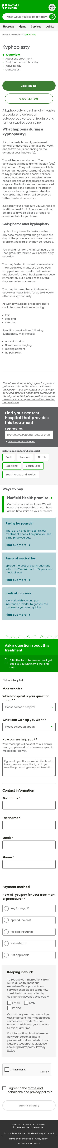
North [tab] (42, 457)
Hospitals (8, 26)
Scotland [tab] (12, 466)
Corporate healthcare (14, 1133)
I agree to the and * (30, 1090)
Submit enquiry (29, 1105)
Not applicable (20, 955)
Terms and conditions (20, 1138)
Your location (14, 429)
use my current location (21, 441)
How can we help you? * (19, 739)
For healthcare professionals (29, 1127)
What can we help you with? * (24, 720)
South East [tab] (33, 466)
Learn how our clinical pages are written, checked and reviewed (28, 399)
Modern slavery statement (41, 1133)
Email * (7, 838)
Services (36, 26)
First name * (11, 798)
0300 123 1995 (29, 99)
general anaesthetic (15, 146)
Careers (41, 1124)
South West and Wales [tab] (21, 474)
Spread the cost (21, 920)
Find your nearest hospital (21, 62)
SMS (32, 1003)
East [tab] (9, 457)
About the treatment (18, 58)
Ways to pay (13, 66)
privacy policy (40, 1092)
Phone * (8, 857)
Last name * (11, 818)
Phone (16, 1008)
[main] (29, 575)
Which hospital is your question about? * (25, 698)
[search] (29, 16)
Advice (50, 26)
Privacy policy (41, 1138)
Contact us (12, 69)
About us (15, 1124)
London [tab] (25, 457)
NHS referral (18, 943)
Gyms (22, 26)
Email (16, 1003)
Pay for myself (20, 908)
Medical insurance (22, 932)
